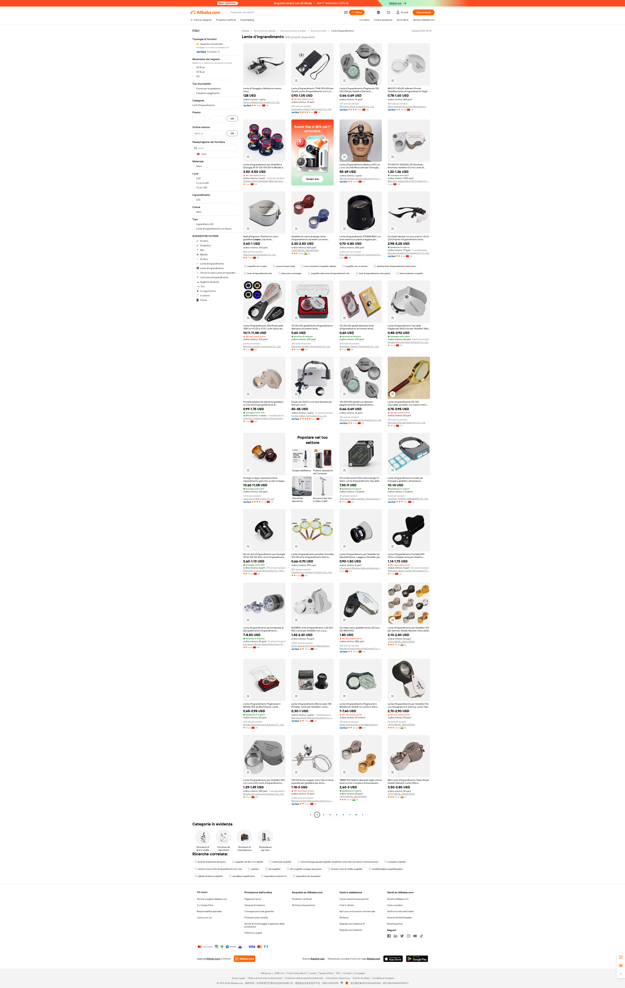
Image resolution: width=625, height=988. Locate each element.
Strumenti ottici (318, 30)
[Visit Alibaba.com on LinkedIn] (395, 936)
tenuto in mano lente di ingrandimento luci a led (220, 869)
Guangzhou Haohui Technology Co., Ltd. (311, 109)
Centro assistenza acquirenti (354, 899)
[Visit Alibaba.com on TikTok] (422, 936)
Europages (359, 973)
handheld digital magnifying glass (387, 869)
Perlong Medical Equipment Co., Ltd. (261, 102)
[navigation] (215, 423)
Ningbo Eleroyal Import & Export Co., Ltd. (408, 342)
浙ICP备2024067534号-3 (395, 983)
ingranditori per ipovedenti (308, 876)
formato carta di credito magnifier (347, 869)
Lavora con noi (204, 917)
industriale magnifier (282, 862)
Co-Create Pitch (205, 905)
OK (232, 118)
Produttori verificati (302, 899)
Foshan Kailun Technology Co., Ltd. (308, 416)
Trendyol (347, 973)
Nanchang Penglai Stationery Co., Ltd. (406, 422)
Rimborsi (344, 917)
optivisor (255, 869)
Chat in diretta (347, 905)
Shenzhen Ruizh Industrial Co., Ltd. (357, 106)
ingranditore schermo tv (275, 876)
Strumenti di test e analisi (293, 30)
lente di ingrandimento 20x (259, 273)
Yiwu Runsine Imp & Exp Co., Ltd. (259, 254)
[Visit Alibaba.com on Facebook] (389, 936)
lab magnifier (275, 869)
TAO (338, 973)
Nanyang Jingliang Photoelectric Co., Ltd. (408, 253)
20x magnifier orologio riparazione (306, 869)
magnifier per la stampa (357, 266)
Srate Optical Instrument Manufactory (407, 106)
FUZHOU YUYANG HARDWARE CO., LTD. (408, 498)
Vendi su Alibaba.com (398, 899)
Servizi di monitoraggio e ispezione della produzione (264, 925)
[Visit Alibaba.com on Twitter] (402, 936)
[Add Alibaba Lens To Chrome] (244, 958)
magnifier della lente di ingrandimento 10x (330, 273)
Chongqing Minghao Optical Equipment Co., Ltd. (361, 568)
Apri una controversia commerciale (357, 911)
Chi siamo (202, 892)
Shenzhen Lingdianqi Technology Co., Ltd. (361, 420)
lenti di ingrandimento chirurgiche (374, 273)
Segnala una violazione (351, 930)
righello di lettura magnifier (210, 876)
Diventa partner (395, 923)
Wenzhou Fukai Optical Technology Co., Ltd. (409, 181)
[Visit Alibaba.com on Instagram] (408, 936)
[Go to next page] (363, 815)
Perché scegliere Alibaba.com (212, 899)
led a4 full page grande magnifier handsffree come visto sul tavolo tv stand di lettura (339, 862)
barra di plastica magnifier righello (320, 266)
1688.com (279, 973)
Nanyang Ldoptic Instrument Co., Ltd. (262, 346)
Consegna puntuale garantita (259, 911)
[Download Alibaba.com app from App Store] (393, 958)
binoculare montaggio (291, 273)
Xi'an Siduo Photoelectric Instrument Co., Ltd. (361, 254)
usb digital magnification (243, 876)
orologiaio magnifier (397, 862)
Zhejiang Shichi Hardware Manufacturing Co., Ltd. (264, 181)
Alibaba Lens (213, 958)
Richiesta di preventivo (303, 905)
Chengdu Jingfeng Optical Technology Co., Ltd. (264, 418)
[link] (621, 957)
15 (356, 815)
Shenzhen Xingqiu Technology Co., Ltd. (310, 346)
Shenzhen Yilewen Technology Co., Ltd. (359, 346)
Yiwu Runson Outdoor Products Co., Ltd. (311, 572)
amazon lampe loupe (285, 266)
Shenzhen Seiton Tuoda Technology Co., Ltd (409, 570)
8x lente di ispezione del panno (212, 862)
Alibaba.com (373, 958)
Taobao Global (326, 973)
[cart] (389, 13)
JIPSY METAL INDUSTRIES (304, 250)
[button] (346, 12)
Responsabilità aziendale (209, 911)
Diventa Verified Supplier (399, 917)
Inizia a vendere (395, 905)
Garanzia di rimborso (254, 905)
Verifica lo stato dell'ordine (400, 911)
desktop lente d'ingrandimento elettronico (396, 266)
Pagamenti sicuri (252, 899)
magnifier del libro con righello (249, 862)
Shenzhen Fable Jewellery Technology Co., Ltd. (361, 498)
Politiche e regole (253, 933)
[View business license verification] (341, 983)
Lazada (312, 973)
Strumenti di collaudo (265, 30)
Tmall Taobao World (296, 973)
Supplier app (318, 958)
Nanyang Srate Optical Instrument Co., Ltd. (361, 178)
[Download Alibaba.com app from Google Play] (417, 958)
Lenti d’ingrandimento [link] (342, 30)
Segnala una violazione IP (352, 923)
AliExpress (266, 973)
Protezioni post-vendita (256, 917)
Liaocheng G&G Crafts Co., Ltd (258, 498)
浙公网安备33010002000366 (365, 983)
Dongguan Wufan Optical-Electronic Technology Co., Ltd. (264, 644)
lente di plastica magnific (411, 273)
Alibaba (245, 30)
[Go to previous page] (310, 815)
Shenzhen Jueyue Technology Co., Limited (264, 570)
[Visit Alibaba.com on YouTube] (415, 936)
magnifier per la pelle (257, 266)
